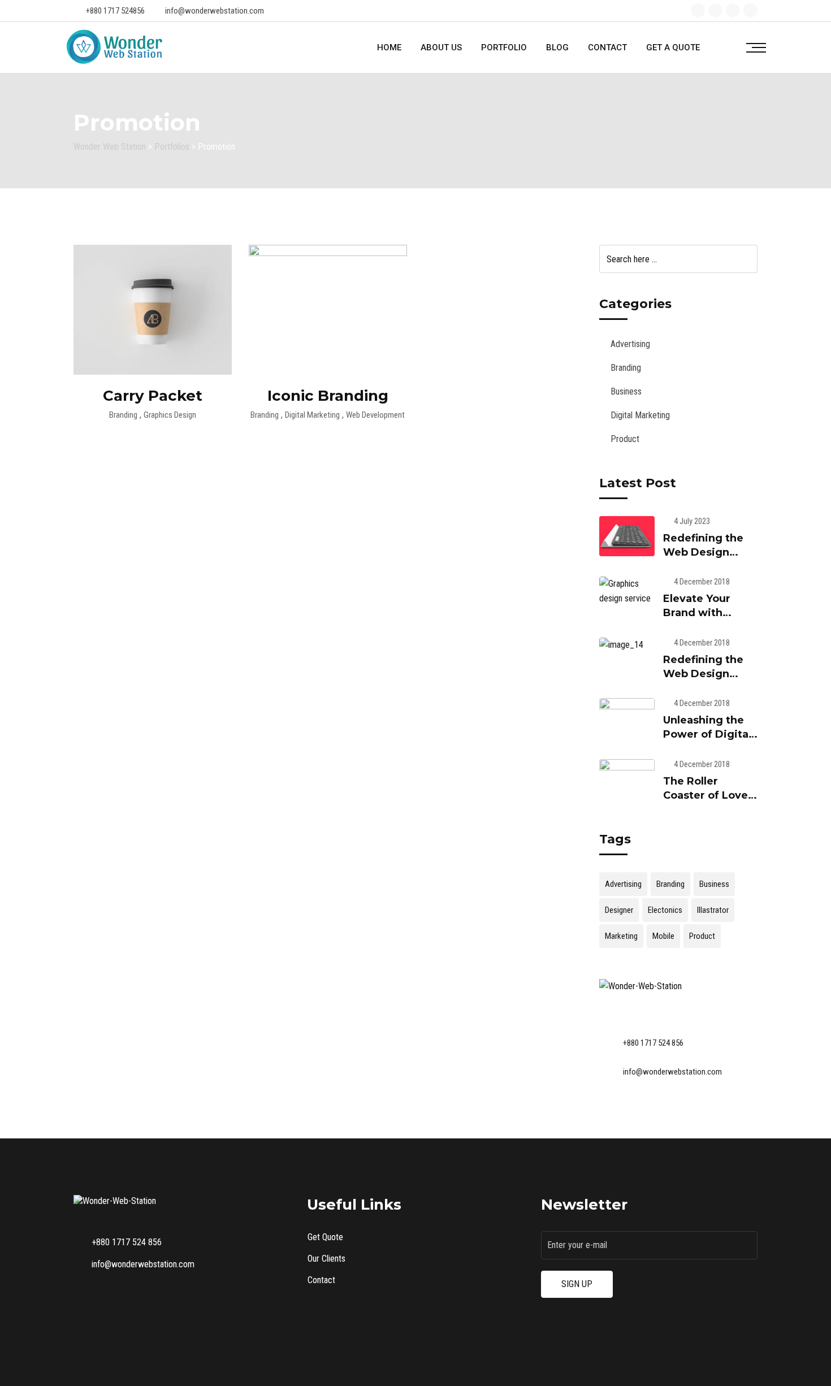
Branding (123, 415)
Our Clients (326, 1258)
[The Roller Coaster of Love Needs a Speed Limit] (627, 779)
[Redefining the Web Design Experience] (627, 536)
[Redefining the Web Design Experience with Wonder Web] (627, 645)
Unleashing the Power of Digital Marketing (707, 734)
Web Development (375, 415)
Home (389, 47)
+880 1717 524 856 (653, 1043)
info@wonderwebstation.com (214, 11)
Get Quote (325, 1237)
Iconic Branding (327, 396)
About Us (441, 47)
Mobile (663, 936)
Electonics (665, 910)
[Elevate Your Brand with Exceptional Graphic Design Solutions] (627, 591)
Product (625, 439)
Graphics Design (170, 415)
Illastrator (713, 910)
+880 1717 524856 (115, 11)
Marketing (621, 936)
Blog (557, 47)
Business (626, 391)
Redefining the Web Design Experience (703, 552)
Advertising (630, 344)
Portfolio (504, 47)
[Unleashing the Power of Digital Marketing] (627, 718)
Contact (607, 47)
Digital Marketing (312, 415)
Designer (619, 910)
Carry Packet (152, 396)
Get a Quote (673, 47)
